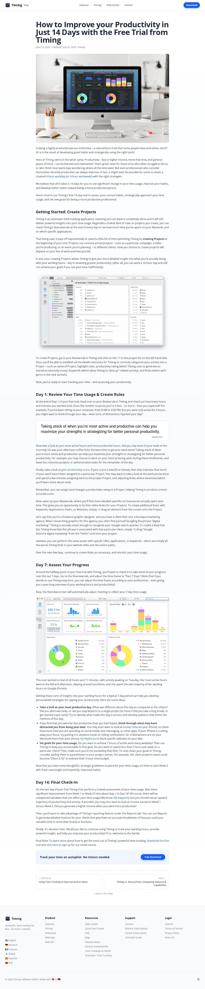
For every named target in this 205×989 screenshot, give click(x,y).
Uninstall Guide (133, 937)
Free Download (153, 857)
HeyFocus (90, 738)
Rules (156, 505)
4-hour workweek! (80, 176)
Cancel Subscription (136, 932)
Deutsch (11, 944)
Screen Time (130, 727)
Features (84, 5)
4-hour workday (55, 176)
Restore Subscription (136, 928)
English (10, 940)
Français (11, 949)
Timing (49, 159)
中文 (9, 962)
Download (191, 5)
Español (11, 958)
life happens (121, 798)
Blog (87, 937)
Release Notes (92, 941)
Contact (128, 5)
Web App (50, 937)
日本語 (10, 953)
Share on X (157, 437)
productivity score (79, 469)
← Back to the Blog (102, 893)
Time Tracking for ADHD (98, 950)
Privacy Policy (172, 932)
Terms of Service (174, 928)
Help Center (113, 5)
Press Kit (169, 937)
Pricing (97, 5)
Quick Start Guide (94, 928)
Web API (49, 941)
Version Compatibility (96, 946)
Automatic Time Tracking (98, 955)
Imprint (169, 924)
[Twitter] (198, 979)
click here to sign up (59, 845)
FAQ (87, 932)
